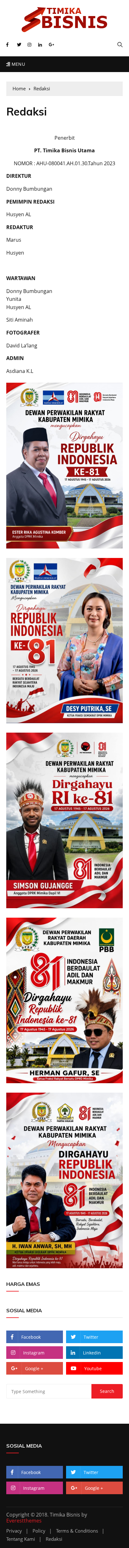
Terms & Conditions (77, 1530)
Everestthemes (24, 1520)
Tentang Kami (20, 1539)
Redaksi (54, 1539)
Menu (17, 64)
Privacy (14, 1530)
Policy (39, 1530)
